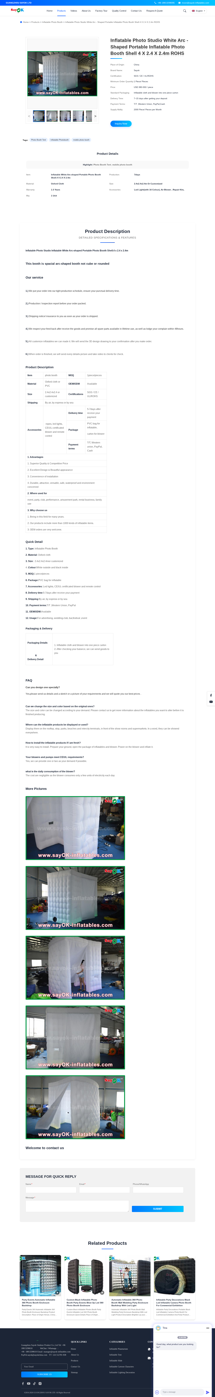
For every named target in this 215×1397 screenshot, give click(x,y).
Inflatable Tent (115, 1355)
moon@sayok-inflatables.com (195, 3)
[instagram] (40, 1383)
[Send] (207, 1392)
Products (61, 11)
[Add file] (157, 1392)
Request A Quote (154, 11)
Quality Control (119, 11)
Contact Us (136, 11)
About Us (86, 11)
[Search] (185, 11)
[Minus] (207, 1328)
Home (50, 11)
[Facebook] (211, 695)
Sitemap (74, 1372)
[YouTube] (211, 702)
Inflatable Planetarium (118, 1349)
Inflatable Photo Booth (52, 22)
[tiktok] (34, 1383)
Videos (73, 11)
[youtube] (28, 1383)
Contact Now (40, 1315)
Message (30, 1197)
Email (82, 1184)
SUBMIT (157, 1209)
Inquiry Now (121, 123)
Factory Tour (101, 11)
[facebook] (23, 1383)
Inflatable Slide (115, 1361)
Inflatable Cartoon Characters (121, 1367)
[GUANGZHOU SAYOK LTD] (18, 11)
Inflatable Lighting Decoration (122, 1372)
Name (29, 1184)
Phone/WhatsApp (141, 1184)
